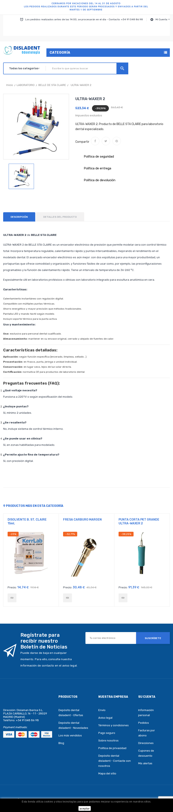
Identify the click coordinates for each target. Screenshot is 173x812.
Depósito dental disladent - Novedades (73, 725)
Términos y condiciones (113, 725)
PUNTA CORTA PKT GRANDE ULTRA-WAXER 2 (139, 521)
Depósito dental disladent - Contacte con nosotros (114, 760)
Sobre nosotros (108, 740)
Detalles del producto (60, 216)
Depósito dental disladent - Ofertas (70, 713)
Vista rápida (31, 557)
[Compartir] (95, 141)
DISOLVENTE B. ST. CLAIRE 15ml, (27, 521)
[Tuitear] (106, 141)
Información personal (146, 713)
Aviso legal (105, 717)
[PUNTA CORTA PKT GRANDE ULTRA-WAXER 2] (123, 597)
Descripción (19, 216)
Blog (61, 743)
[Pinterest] (116, 141)
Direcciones (146, 743)
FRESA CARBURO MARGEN (82, 519)
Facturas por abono (146, 733)
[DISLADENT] (86, 7)
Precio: (12, 587)
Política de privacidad (112, 748)
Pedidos (143, 722)
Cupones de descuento (146, 753)
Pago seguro (106, 732)
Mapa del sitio (107, 773)
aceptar (85, 808)
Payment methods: (15, 727)
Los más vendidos (70, 735)
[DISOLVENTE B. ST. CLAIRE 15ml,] (12, 597)
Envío (101, 710)
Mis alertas (145, 763)
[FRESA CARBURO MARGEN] (67, 597)
